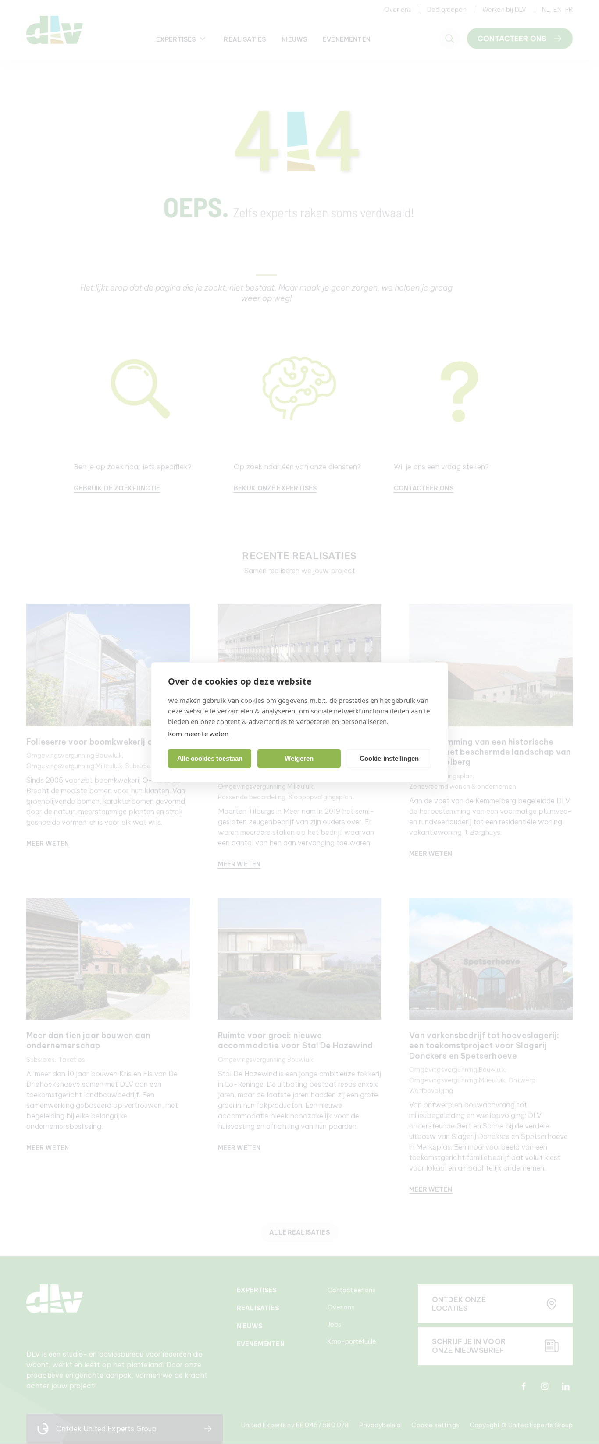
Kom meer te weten (198, 733)
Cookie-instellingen (389, 758)
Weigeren (299, 758)
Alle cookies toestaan (209, 758)
